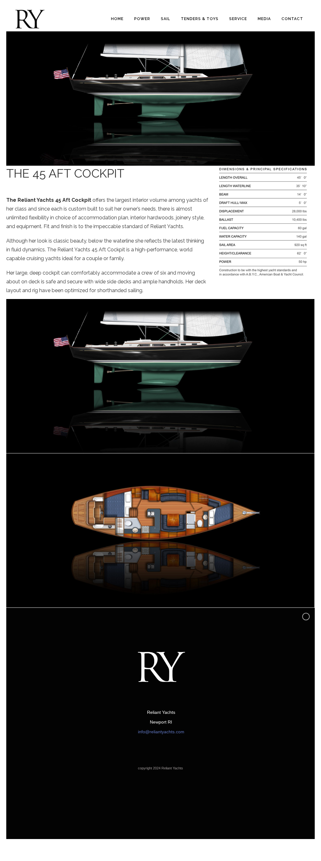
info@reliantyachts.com (161, 731)
